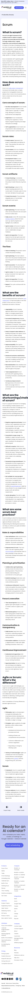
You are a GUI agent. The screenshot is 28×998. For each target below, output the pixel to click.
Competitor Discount (7, 963)
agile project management (16, 88)
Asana (15, 908)
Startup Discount (5, 961)
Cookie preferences (5, 988)
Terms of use (9, 983)
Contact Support (18, 928)
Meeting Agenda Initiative (5, 934)
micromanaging (9, 551)
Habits (3, 871)
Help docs (16, 957)
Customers (17, 936)
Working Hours (5, 885)
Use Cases (4, 895)
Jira (15, 911)
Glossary (16, 952)
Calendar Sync (5, 881)
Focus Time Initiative (6, 925)
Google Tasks (17, 903)
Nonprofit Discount (6, 958)
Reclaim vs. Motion (19, 872)
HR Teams (4, 913)
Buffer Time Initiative (6, 937)
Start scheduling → (14, 845)
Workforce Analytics (6, 893)
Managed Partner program (18, 939)
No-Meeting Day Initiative (5, 945)
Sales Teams (4, 908)
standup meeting (10, 219)
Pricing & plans (5, 953)
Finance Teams (5, 915)
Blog (15, 950)
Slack (15, 898)
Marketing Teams (6, 910)
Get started (19, 7)
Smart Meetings (5, 876)
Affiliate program (18, 942)
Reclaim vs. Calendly (19, 874)
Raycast (16, 918)
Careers (16, 933)
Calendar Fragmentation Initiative (5, 929)
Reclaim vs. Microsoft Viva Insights (19, 886)
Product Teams (5, 903)
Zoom (15, 901)
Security (3, 983)
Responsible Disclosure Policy (8, 985)
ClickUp (16, 913)
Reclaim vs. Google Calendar (19, 877)
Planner (3, 888)
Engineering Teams (6, 905)
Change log (18, 985)
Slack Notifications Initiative (6, 941)
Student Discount (6, 956)
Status (23, 985)
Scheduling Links (5, 878)
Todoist (16, 906)
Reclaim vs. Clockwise (17, 869)
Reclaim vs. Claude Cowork (19, 890)
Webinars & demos (19, 955)
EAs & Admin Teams (6, 918)
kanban (16, 758)
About (15, 931)
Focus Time (4, 868)
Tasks (2, 873)
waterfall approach (16, 486)
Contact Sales (18, 926)
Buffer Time (4, 883)
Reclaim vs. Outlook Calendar (19, 882)
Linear (15, 916)
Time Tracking (5, 890)
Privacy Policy (15, 983)
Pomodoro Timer (18, 960)
